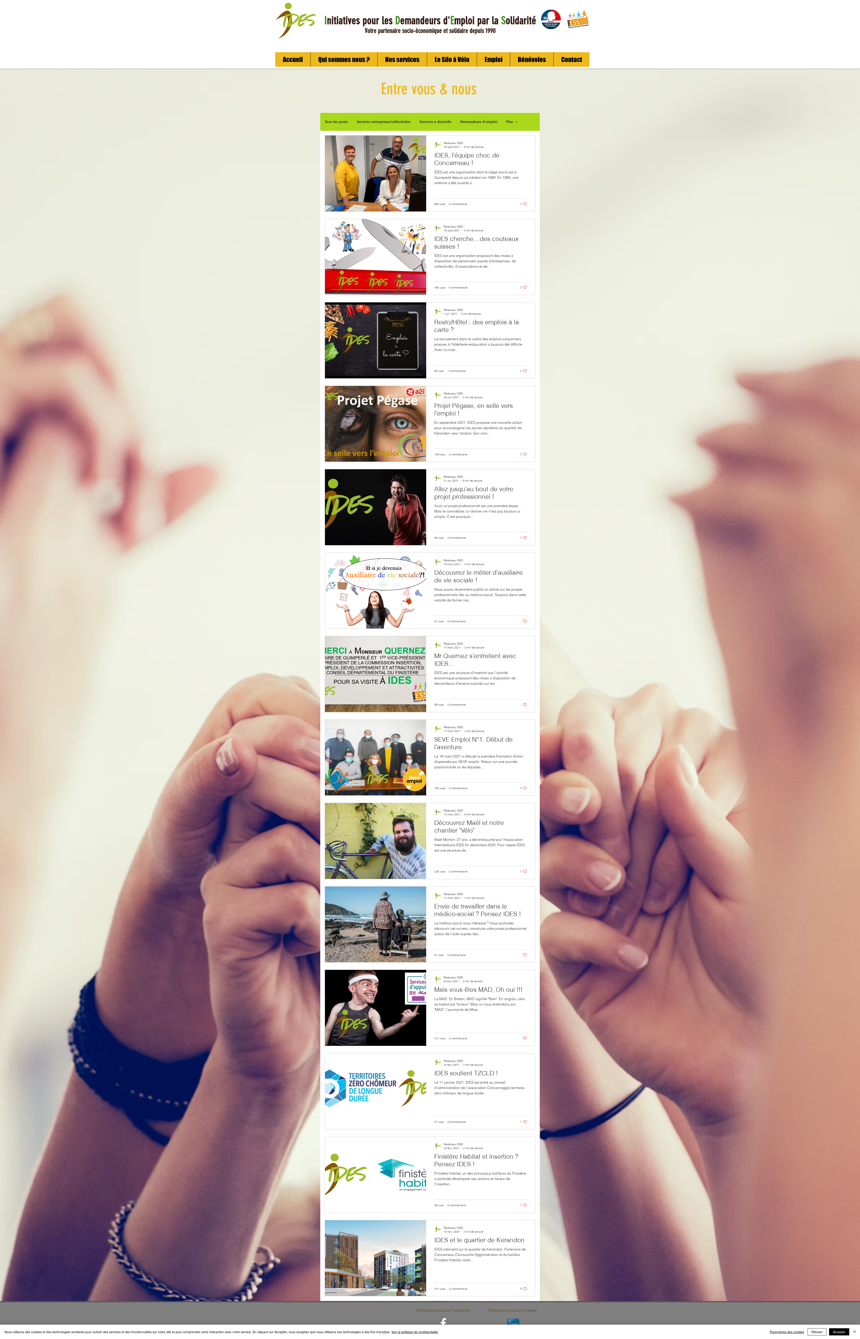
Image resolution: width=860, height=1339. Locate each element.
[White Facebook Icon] (443, 1323)
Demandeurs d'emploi (478, 122)
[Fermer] (854, 1331)
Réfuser (817, 1332)
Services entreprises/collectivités (384, 122)
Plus (509, 122)
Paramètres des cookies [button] (787, 1332)
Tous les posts (336, 122)
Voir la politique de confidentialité (414, 1332)
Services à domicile (435, 122)
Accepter (839, 1332)
